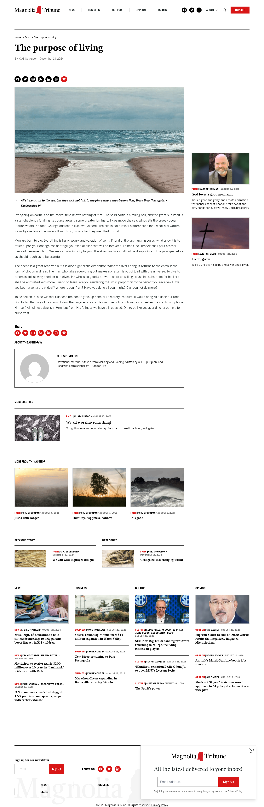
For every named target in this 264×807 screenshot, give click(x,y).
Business (94, 10)
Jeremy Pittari (31, 630)
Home (17, 37)
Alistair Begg (82, 416)
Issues (162, 10)
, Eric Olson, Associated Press (154, 633)
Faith (27, 37)
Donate (240, 10)
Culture (117, 10)
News (72, 10)
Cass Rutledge (96, 630)
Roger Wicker (214, 655)
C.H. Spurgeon (31, 513)
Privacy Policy (235, 791)
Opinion (141, 10)
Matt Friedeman (209, 189)
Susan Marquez (155, 661)
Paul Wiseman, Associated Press (42, 684)
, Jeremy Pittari (48, 655)
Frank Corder (30, 655)
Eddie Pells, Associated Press (164, 630)
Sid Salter (212, 630)
